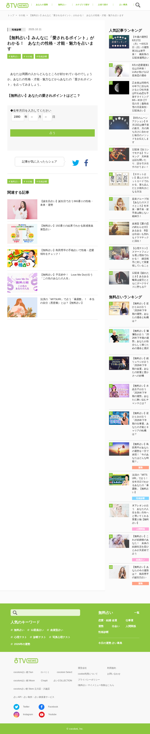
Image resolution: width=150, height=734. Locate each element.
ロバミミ (45, 672)
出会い (116, 626)
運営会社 (82, 668)
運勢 (101, 626)
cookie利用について (88, 674)
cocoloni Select (64, 672)
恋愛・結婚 (104, 620)
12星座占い (37, 629)
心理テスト (20, 637)
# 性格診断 (42, 56)
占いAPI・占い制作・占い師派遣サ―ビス (34, 697)
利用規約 (111, 668)
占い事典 (117, 642)
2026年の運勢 (22, 644)
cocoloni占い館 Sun (23, 672)
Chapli (44, 680)
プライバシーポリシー (89, 679)
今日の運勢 (104, 642)
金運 (114, 620)
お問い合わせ (113, 674)
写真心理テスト (61, 637)
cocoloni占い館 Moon (24, 680)
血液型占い (56, 629)
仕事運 (129, 620)
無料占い (19, 629)
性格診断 (16, 29)
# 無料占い (14, 56)
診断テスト (39, 637)
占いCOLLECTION (63, 680)
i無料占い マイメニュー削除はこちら (96, 685)
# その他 (28, 56)
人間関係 (131, 626)
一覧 (136, 612)
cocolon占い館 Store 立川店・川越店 (32, 689)
